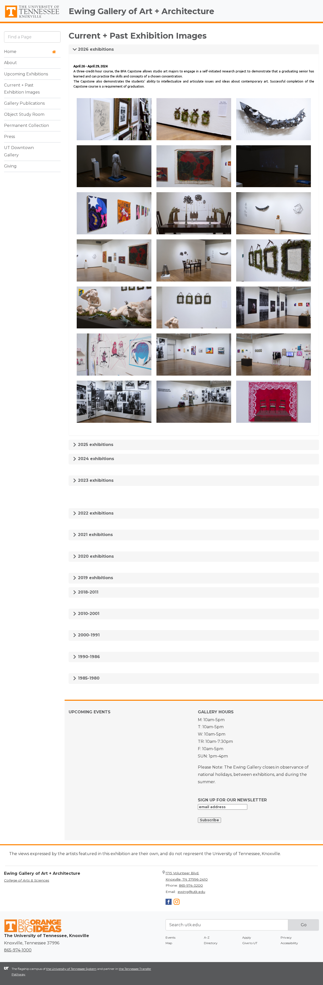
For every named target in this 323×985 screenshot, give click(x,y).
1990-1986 (88, 656)
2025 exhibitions (95, 444)
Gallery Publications (24, 103)
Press (9, 136)
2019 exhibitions (95, 577)
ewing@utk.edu (191, 892)
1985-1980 (88, 678)
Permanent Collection (26, 125)
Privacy (286, 937)
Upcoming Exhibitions (26, 74)
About (10, 63)
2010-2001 (88, 613)
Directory (211, 943)
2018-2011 (87, 592)
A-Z (206, 937)
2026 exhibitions (95, 49)
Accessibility (289, 943)
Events (170, 937)
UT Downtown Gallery (19, 152)
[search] (32, 37)
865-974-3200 (191, 885)
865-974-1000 (18, 950)
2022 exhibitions (95, 513)
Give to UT (249, 943)
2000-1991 (88, 635)
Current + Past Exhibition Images (22, 89)
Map (169, 943)
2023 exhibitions (95, 480)
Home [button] (10, 51)
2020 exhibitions (95, 556)
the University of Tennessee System (71, 969)
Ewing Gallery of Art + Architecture (141, 11)
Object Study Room (24, 114)
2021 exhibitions (95, 534)
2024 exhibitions (95, 458)
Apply (246, 937)
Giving (10, 166)
